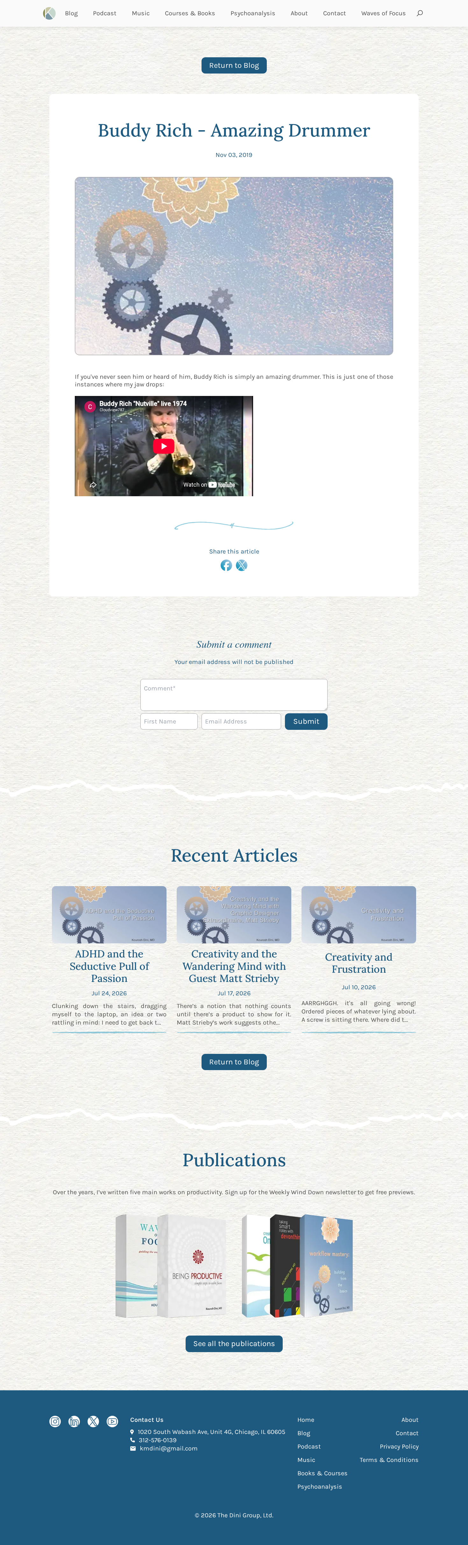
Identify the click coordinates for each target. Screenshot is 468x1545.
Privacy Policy (399, 1446)
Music (141, 13)
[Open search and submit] (420, 13)
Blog (71, 13)
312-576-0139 (158, 1440)
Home (305, 1419)
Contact (334, 13)
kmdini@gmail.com (169, 1448)
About (299, 13)
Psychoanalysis (252, 13)
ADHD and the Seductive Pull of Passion (109, 966)
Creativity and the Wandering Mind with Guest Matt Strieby (234, 966)
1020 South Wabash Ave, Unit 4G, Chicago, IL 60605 (211, 1432)
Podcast (105, 13)
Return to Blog (234, 65)
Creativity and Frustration (359, 963)
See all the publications (234, 1343)
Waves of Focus (383, 13)
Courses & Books (190, 13)
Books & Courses (322, 1473)
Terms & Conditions (389, 1460)
